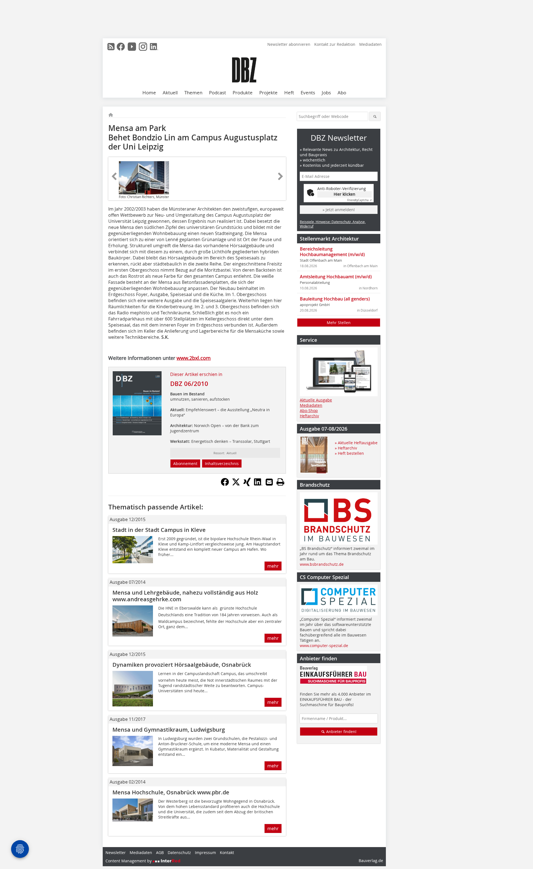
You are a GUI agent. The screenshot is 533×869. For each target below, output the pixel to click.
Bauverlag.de (371, 860)
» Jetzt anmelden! (339, 209)
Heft (289, 92)
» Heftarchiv (346, 448)
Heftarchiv (309, 415)
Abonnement (185, 463)
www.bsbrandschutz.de (322, 564)
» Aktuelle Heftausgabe (356, 442)
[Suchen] (374, 116)
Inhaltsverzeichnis (222, 463)
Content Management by (129, 860)
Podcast (217, 92)
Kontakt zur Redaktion (334, 44)
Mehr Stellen (339, 322)
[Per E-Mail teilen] (269, 482)
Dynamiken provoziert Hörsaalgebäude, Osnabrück (181, 664)
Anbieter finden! (340, 731)
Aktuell (170, 92)
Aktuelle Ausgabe (316, 400)
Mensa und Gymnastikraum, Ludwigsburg (168, 729)
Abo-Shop (309, 410)
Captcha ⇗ (359, 200)
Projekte (268, 92)
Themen (193, 92)
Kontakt (227, 852)
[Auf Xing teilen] (247, 484)
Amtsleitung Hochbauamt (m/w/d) (336, 277)
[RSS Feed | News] (111, 46)
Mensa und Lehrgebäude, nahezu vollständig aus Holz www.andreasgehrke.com (185, 596)
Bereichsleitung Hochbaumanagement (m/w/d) (332, 251)
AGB (160, 852)
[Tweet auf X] (236, 484)
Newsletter (115, 852)
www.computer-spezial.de (324, 645)
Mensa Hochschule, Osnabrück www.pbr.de (170, 792)
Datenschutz (179, 852)
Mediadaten (370, 44)
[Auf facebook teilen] (224, 484)
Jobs (326, 92)
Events (308, 92)
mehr (273, 566)
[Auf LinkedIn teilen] (258, 484)
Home (149, 92)
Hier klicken (344, 194)
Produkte (243, 92)
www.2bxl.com (194, 358)
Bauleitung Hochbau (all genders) (335, 299)
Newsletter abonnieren (288, 44)
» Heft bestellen (349, 453)
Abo (342, 92)
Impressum (205, 852)
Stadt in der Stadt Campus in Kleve (159, 530)
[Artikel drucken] (280, 482)
